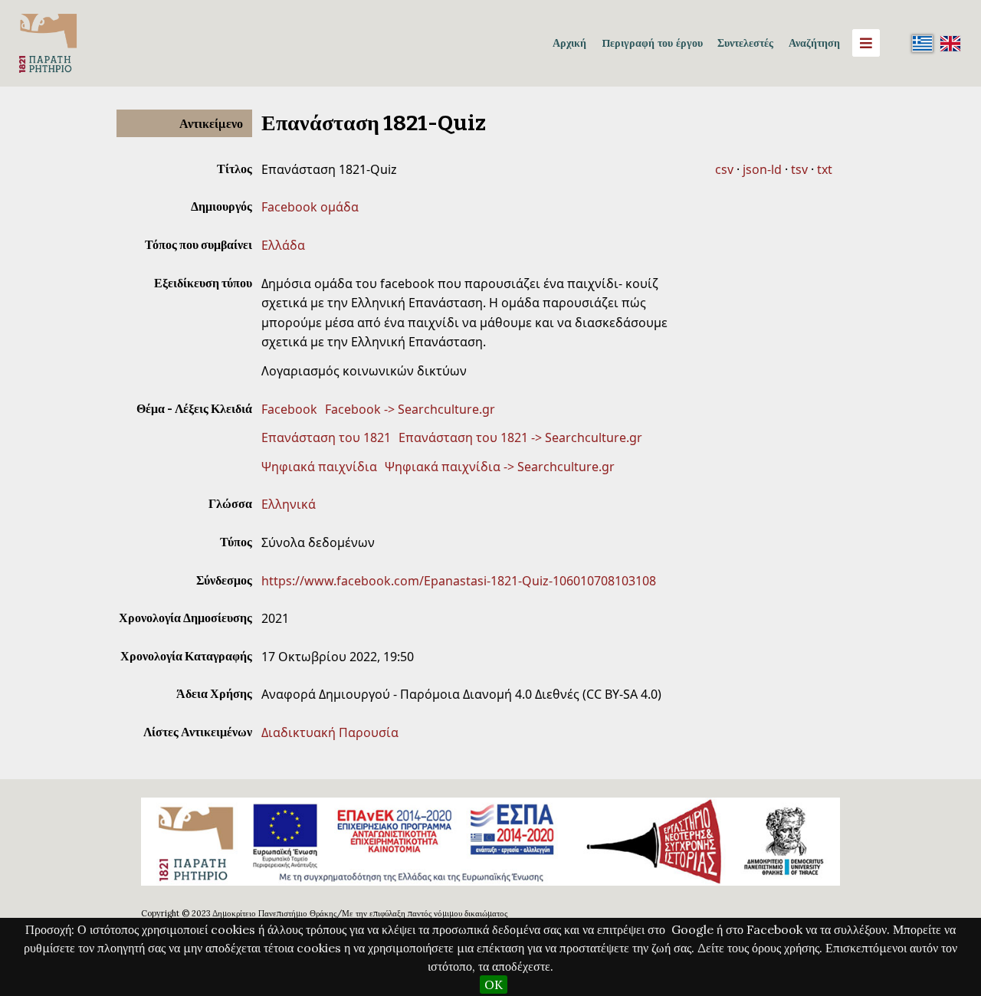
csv (724, 169)
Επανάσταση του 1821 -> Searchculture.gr (520, 437)
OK (493, 984)
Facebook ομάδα (310, 206)
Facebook (289, 409)
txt (824, 169)
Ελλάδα (283, 245)
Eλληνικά (288, 504)
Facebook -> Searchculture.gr (410, 409)
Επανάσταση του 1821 (326, 437)
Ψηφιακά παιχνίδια (319, 466)
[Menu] (866, 43)
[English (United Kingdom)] (950, 43)
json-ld (762, 169)
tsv (799, 169)
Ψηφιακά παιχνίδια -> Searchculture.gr (500, 466)
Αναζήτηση (814, 43)
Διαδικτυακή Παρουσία (330, 732)
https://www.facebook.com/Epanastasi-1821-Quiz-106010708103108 (458, 580)
